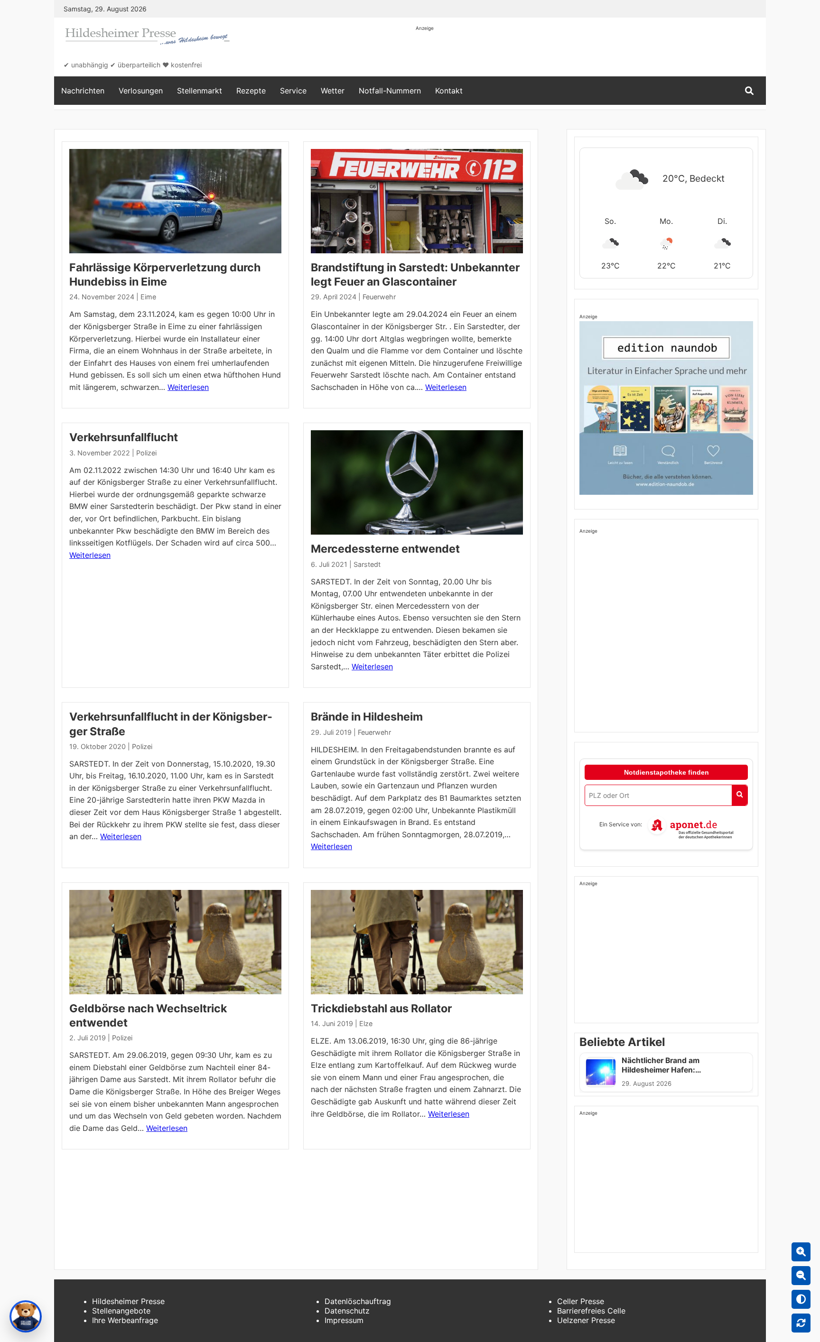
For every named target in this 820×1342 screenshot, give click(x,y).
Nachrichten (82, 90)
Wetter (333, 90)
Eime (148, 297)
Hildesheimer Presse (128, 1301)
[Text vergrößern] (801, 1251)
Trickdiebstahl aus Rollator (381, 1008)
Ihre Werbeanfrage (125, 1320)
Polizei (146, 453)
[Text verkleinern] (801, 1275)
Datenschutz (347, 1310)
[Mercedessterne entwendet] (417, 482)
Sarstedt (367, 564)
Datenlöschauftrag (358, 1301)
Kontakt (449, 90)
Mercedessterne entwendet (385, 548)
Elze (366, 1023)
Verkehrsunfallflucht (123, 437)
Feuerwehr (379, 297)
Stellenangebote (121, 1310)
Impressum (344, 1320)
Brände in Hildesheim (367, 716)
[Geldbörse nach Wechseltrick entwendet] (175, 942)
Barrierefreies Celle (591, 1310)
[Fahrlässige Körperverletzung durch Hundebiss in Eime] (175, 201)
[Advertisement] (588, 53)
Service (293, 90)
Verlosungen (141, 90)
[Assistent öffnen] (25, 1316)
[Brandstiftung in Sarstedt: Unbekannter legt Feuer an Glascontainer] (417, 201)
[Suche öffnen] (749, 90)
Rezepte (251, 90)
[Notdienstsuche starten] (739, 795)
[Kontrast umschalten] (801, 1299)
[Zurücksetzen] (801, 1323)
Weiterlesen (188, 387)
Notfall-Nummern (390, 90)
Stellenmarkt (199, 90)
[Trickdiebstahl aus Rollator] (417, 942)
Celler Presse (580, 1301)
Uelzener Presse (586, 1320)
